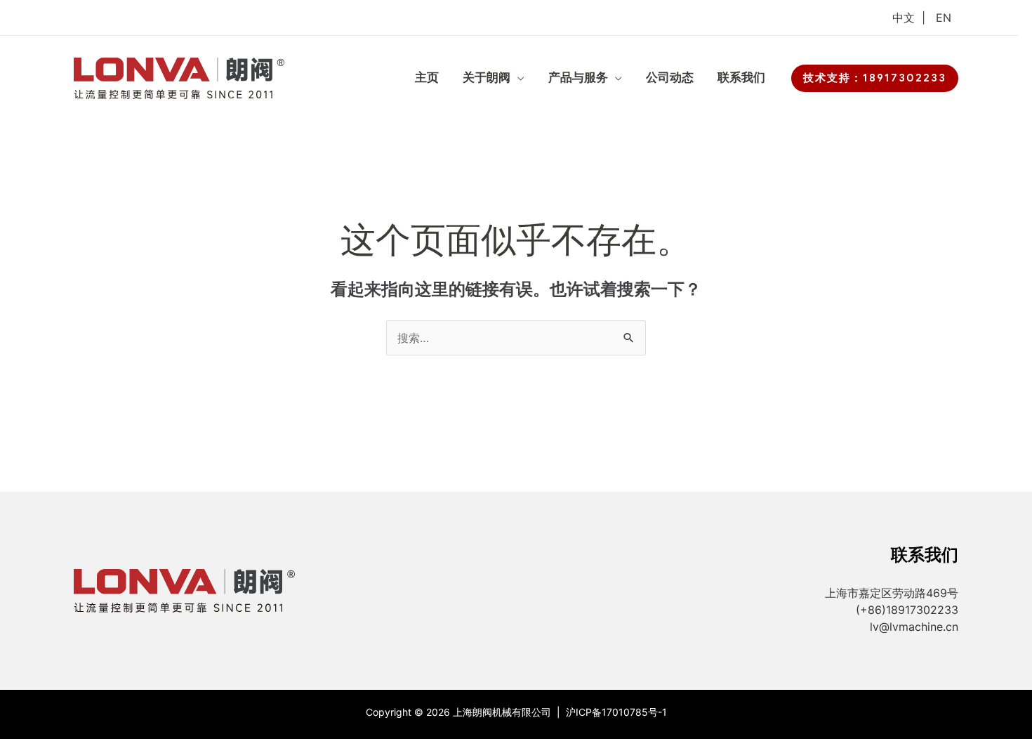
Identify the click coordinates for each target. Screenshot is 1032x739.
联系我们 (741, 77)
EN (943, 18)
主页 (427, 77)
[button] (874, 78)
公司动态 (670, 77)
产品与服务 (578, 77)
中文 (903, 18)
